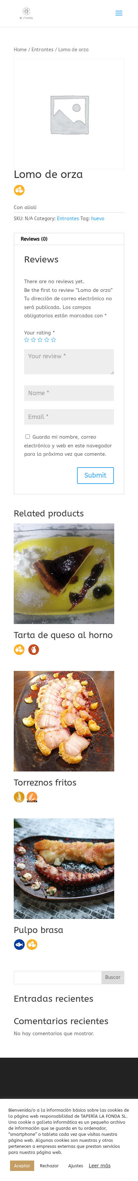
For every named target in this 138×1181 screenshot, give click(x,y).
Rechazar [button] (49, 1165)
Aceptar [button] (22, 1165)
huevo (97, 219)
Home (20, 50)
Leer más (100, 1166)
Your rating (39, 333)
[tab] (69, 239)
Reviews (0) (34, 239)
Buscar (113, 977)
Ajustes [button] (75, 1165)
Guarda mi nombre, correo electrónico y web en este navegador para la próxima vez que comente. (68, 445)
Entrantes (42, 50)
